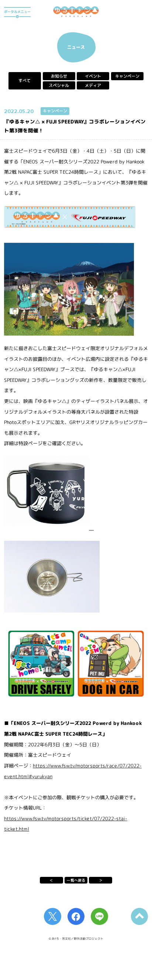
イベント (93, 76)
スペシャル (59, 85)
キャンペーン (127, 76)
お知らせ (59, 76)
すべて (24, 81)
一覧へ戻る (76, 880)
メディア (93, 85)
